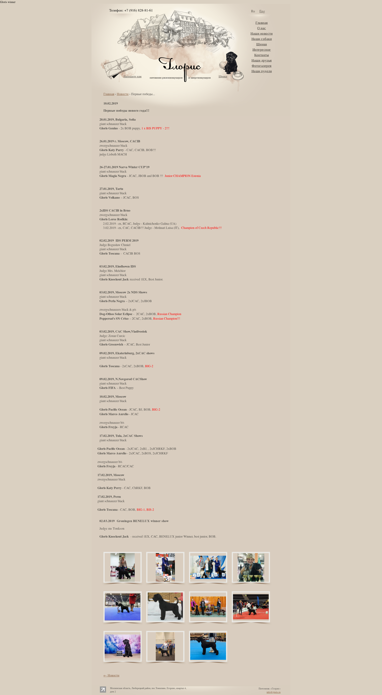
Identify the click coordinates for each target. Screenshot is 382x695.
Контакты (261, 55)
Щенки (223, 76)
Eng (262, 11)
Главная (261, 22)
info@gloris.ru (274, 692)
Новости (123, 94)
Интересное (261, 49)
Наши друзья (261, 60)
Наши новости (261, 33)
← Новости (111, 675)
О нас (261, 28)
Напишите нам (132, 76)
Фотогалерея (262, 65)
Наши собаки (261, 38)
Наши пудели (261, 71)
